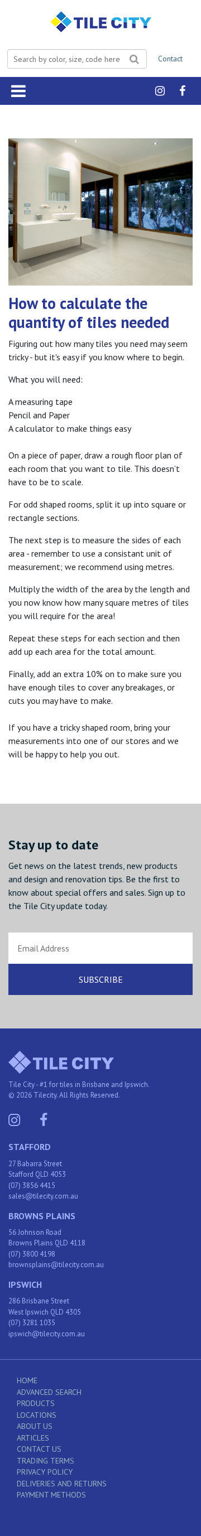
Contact (170, 59)
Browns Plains (41, 1215)
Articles (33, 1438)
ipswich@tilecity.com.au (46, 1334)
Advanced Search (49, 1392)
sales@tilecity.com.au (43, 1196)
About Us (34, 1426)
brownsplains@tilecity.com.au (56, 1264)
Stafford (29, 1146)
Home (27, 1380)
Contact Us (39, 1449)
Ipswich (25, 1284)
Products (36, 1403)
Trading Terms (45, 1461)
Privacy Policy (45, 1472)
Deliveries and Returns (62, 1483)
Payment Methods (51, 1495)
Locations (36, 1415)
